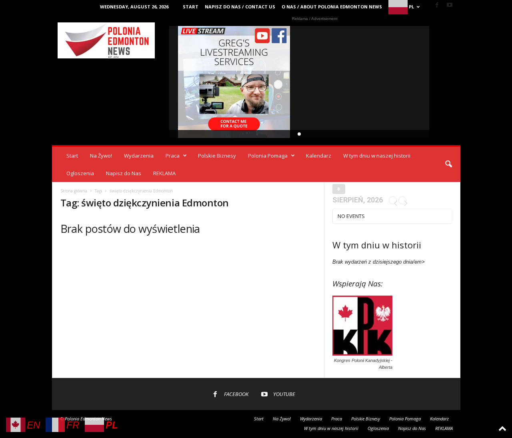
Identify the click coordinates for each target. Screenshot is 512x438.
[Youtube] (449, 5)
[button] (448, 164)
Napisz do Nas (123, 173)
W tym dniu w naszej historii (376, 155)
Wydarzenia (139, 155)
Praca (173, 155)
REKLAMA (164, 173)
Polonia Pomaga (268, 155)
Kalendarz (318, 155)
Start (190, 7)
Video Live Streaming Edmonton (234, 82)
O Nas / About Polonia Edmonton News (332, 7)
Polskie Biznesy (217, 155)
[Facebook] (437, 5)
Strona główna (73, 191)
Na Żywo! (101, 155)
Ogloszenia (80, 173)
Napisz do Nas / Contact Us (240, 7)
